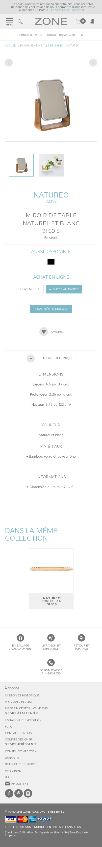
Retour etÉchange (82, 647)
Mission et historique (22, 695)
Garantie (12, 757)
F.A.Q (8, 726)
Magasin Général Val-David (26, 708)
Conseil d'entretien (21, 751)
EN (81, 35)
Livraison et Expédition (51, 647)
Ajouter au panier (63, 289)
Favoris (57, 331)
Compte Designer (18, 739)
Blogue (10, 777)
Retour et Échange (20, 764)
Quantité (26, 289)
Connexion (92, 21)
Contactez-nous (30, 35)
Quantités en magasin (51, 309)
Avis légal (13, 770)
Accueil (10, 45)
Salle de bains (52, 45)
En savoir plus (60, 9)
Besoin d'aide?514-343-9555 (51, 672)
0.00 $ (80, 21)
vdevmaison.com (18, 701)
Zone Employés (79, 832)
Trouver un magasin (61, 35)
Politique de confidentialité (51, 832)
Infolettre (19, 783)
